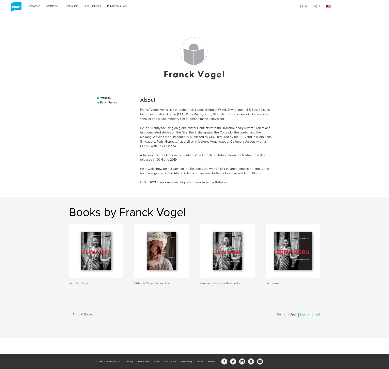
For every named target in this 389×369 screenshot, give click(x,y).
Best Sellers (71, 6)
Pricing (157, 361)
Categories (34, 6)
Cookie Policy (186, 361)
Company (129, 361)
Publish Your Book (117, 6)
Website (105, 98)
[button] (328, 6)
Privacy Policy (170, 361)
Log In (316, 6)
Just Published (92, 6)
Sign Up (302, 6)
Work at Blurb (143, 361)
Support (200, 361)
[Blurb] (15, 8)
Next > (304, 315)
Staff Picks (52, 6)
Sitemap (211, 361)
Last (317, 315)
